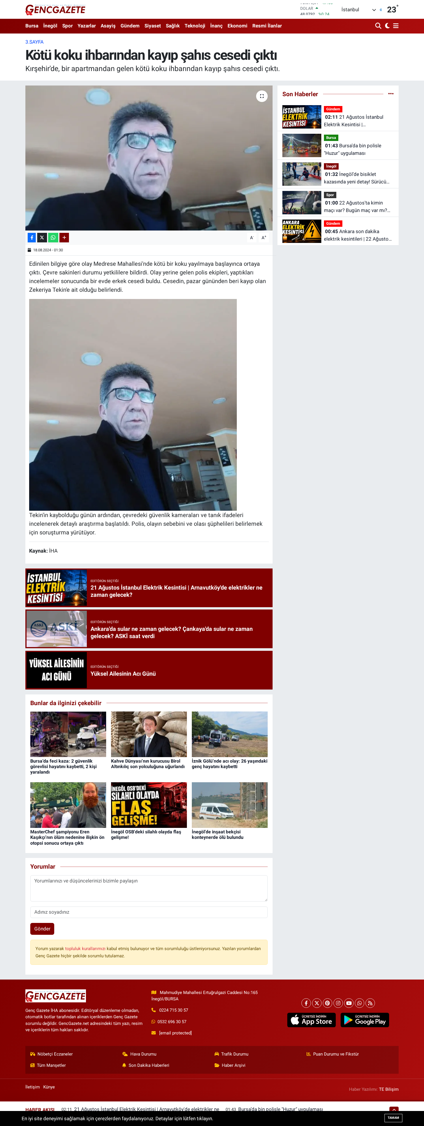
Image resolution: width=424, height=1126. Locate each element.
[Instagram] (338, 1003)
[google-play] (364, 1020)
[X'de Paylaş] (42, 237)
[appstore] (311, 1020)
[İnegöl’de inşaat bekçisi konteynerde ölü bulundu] (230, 805)
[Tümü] (391, 94)
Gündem (130, 26)
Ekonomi (237, 26)
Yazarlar (87, 26)
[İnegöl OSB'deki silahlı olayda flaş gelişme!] (149, 805)
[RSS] (370, 1003)
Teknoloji (195, 26)
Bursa (31, 26)
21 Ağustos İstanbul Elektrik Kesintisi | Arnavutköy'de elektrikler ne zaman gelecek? (354, 121)
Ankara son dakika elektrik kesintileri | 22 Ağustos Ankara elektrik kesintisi (357, 235)
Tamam (393, 1118)
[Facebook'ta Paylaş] (32, 237)
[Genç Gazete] (55, 9)
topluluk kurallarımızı (86, 948)
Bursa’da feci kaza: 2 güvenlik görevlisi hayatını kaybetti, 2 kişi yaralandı (63, 766)
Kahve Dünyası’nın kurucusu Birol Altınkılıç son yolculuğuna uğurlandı (148, 763)
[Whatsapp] (359, 1003)
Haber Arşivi (233, 1065)
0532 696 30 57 (171, 1021)
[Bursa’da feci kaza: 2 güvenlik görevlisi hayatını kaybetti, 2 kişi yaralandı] (68, 734)
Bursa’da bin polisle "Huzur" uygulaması (352, 149)
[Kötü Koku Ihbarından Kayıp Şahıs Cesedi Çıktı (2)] (133, 404)
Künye (49, 1087)
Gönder (42, 929)
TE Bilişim (389, 1089)
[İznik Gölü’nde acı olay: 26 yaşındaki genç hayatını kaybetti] (230, 734)
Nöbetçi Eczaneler (55, 1054)
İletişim (32, 1087)
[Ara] (378, 26)
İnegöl (50, 26)
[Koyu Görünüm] (386, 26)
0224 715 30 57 (173, 1010)
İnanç (216, 26)
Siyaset (153, 26)
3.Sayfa (34, 42)
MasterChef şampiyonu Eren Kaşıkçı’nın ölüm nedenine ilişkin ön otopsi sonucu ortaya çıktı (67, 837)
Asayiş (108, 26)
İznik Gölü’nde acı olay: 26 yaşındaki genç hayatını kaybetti (229, 763)
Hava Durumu (143, 1054)
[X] (317, 1003)
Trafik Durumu (234, 1054)
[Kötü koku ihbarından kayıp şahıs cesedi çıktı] (149, 158)
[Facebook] (306, 1003)
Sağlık (173, 26)
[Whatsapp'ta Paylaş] (53, 237)
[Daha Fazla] (64, 237)
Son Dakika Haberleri (149, 1065)
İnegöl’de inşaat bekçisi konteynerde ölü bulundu (217, 834)
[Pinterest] (327, 1003)
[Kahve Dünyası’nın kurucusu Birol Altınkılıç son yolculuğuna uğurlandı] (149, 734)
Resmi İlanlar (267, 26)
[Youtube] (349, 1003)
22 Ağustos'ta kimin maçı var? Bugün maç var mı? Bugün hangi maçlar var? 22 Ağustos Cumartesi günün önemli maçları (355, 207)
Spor (67, 26)
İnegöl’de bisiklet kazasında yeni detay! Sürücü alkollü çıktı (355, 178)
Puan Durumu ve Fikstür (336, 1054)
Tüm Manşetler (51, 1065)
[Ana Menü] (395, 26)
